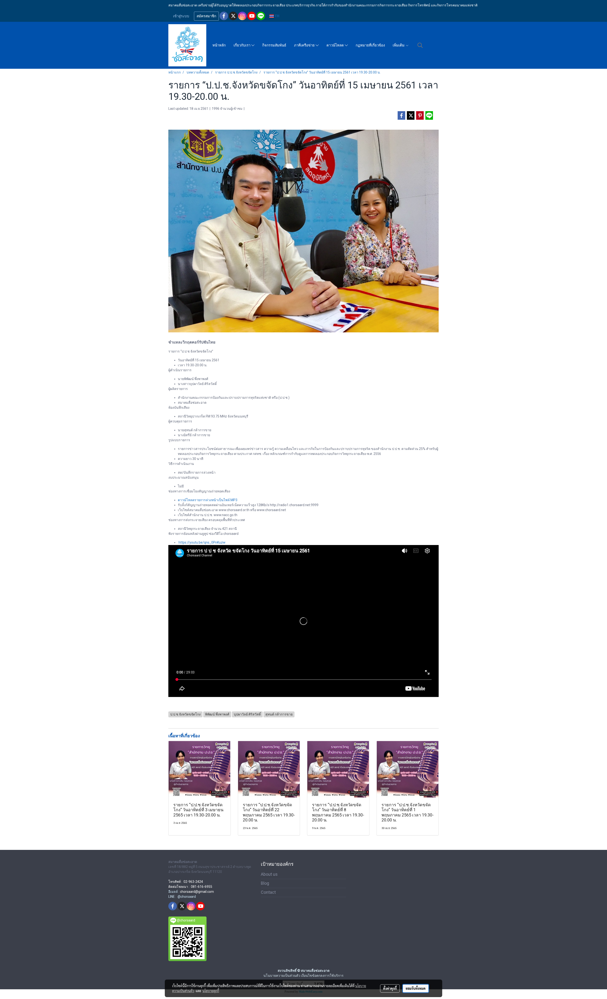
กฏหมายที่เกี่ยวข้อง (370, 45)
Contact (268, 892)
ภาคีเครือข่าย (305, 45)
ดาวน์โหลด (335, 45)
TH (276, 16)
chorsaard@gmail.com (197, 892)
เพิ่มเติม (399, 45)
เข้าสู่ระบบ (181, 16)
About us (269, 874)
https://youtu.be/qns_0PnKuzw (202, 542)
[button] (420, 45)
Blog (265, 883)
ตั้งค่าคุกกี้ (390, 988)
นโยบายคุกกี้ (210, 991)
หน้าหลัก (219, 45)
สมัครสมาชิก (206, 16)
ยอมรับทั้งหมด (416, 988)
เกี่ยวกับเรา (242, 45)
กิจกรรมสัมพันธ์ (274, 45)
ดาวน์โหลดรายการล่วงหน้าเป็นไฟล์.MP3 (207, 500)
